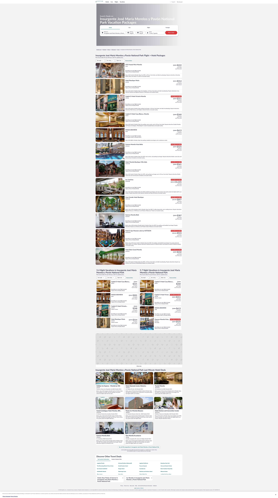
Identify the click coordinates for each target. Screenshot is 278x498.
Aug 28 (131, 33)
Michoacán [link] (114, 49)
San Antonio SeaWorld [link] (102, 468)
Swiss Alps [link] (120, 474)
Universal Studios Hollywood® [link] (125, 463)
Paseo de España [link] (143, 466)
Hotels (107, 2)
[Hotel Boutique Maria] (153, 86)
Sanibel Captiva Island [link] (123, 466)
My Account (179, 2)
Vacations (122, 2)
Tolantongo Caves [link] (122, 471)
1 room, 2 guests (153, 33)
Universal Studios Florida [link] (166, 466)
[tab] (110, 27)
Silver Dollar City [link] (143, 474)
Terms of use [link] (126, 485)
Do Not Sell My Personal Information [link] (145, 485)
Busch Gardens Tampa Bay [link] (166, 468)
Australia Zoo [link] (142, 468)
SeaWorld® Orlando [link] (101, 471)
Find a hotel (171, 32)
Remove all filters (128, 60)
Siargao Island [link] (121, 468)
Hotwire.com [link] (98, 49)
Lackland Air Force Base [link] (166, 474)
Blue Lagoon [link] (99, 474)
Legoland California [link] (143, 463)
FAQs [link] (136, 485)
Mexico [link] (108, 49)
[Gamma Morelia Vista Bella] (153, 151)
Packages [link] (104, 49)
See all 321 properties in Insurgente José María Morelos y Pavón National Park (139, 447)
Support (173, 1)
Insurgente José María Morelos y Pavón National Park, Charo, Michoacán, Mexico (115, 33)
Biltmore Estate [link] (164, 471)
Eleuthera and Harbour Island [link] (145, 471)
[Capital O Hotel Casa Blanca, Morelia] (153, 119)
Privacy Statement (6, 496)
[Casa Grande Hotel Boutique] (153, 204)
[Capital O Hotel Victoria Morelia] (153, 103)
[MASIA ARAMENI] (153, 135)
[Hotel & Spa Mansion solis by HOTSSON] (153, 238)
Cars (112, 2)
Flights (116, 2)
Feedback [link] (155, 485)
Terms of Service (14, 496)
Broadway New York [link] (165, 463)
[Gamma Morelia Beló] (153, 220)
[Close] (275, 494)
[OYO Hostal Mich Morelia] (153, 70)
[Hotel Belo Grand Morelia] (153, 256)
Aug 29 (141, 33)
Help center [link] (132, 485)
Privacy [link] (121, 485)
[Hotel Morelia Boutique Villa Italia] (153, 168)
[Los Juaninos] (153, 186)
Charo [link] (118, 49)
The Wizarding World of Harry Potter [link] (105, 466)
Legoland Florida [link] (100, 463)
